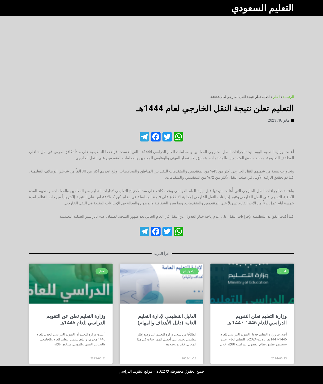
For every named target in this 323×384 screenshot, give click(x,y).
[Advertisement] (161, 51)
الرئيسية (288, 97)
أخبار (276, 97)
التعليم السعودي (262, 7)
